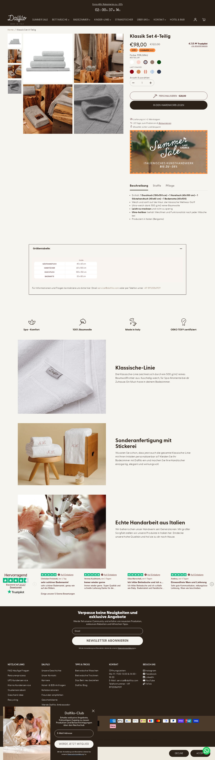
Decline (179, 753)
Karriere (46, 680)
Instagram (150, 670)
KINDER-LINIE (102, 19)
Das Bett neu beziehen (87, 680)
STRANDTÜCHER (124, 19)
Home (11, 29)
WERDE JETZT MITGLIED (74, 744)
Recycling (13, 700)
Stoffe (157, 186)
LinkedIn (149, 677)
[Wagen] (203, 19)
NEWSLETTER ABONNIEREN (108, 640)
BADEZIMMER (81, 19)
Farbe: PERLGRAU (139, 55)
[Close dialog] (93, 711)
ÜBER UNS (142, 19)
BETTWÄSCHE (60, 19)
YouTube (150, 680)
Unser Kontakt (49, 675)
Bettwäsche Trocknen (86, 675)
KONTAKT (159, 19)
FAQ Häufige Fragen (18, 670)
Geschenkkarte (50, 700)
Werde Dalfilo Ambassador (56, 704)
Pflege (170, 186)
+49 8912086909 (152, 288)
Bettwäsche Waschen (86, 670)
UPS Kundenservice (18, 680)
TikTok (148, 684)
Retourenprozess (17, 675)
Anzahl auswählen (140, 77)
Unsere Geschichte (51, 670)
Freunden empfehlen (52, 695)
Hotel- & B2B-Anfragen (54, 685)
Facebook (150, 674)
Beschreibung (139, 186)
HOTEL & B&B (177, 19)
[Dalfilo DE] (17, 19)
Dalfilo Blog (81, 685)
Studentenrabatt (17, 690)
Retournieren (164, 123)
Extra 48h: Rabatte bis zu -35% (107, 4)
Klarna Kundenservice (19, 685)
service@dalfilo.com (108, 288)
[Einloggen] (195, 19)
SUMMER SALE (40, 19)
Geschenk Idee (15, 695)
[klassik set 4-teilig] (47, 58)
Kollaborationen (50, 690)
